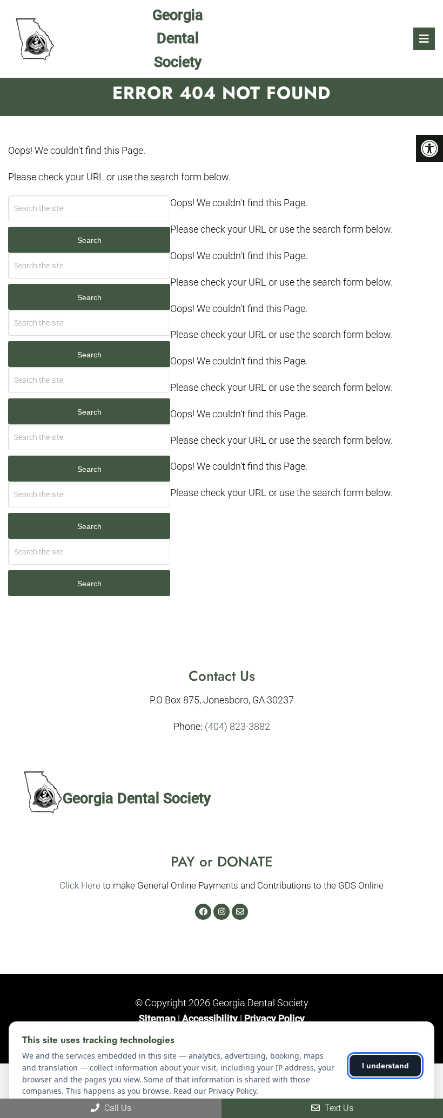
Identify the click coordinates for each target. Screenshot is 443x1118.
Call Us (116, 1108)
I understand (385, 1065)
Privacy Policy (274, 1018)
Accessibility (210, 1018)
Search (89, 240)
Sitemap (157, 1018)
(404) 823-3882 (237, 726)
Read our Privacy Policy (214, 1091)
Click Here (79, 885)
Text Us (338, 1108)
